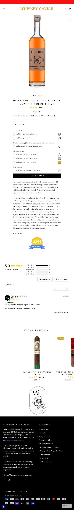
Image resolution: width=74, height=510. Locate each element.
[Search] (66, 9)
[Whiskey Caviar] (37, 9)
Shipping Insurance (46, 444)
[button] (65, 312)
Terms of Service (45, 454)
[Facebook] (4, 480)
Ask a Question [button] (46, 279)
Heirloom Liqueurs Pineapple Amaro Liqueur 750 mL (20, 308)
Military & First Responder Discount (52, 451)
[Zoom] (70, 18)
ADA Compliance (45, 462)
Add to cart (37, 176)
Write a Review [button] (62, 279)
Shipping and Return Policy (49, 447)
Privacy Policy (44, 458)
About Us (42, 433)
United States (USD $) (15, 491)
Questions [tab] (9, 285)
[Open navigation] (4, 9)
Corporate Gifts (44, 436)
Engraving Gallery (45, 440)
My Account (43, 429)
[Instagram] (9, 480)
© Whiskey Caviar (13, 496)
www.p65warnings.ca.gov (14, 440)
